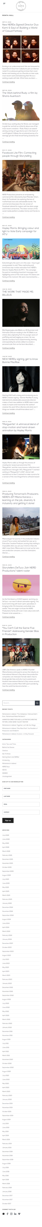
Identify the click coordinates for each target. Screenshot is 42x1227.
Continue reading (8, 82)
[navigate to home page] (21, 6)
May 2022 (5, 1011)
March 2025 (6, 895)
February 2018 (7, 1187)
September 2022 (8, 995)
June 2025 (6, 883)
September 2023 (8, 951)
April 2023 (5, 971)
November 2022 (7, 991)
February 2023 (7, 979)
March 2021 (6, 1055)
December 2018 (7, 1151)
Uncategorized (7, 776)
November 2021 (7, 1035)
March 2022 (6, 1019)
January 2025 (7, 903)
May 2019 (5, 1131)
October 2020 (7, 1063)
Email (5, 804)
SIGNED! (5, 773)
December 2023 (7, 943)
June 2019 (5, 1127)
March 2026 (6, 851)
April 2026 (5, 847)
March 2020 (6, 1091)
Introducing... (6, 760)
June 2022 (6, 1007)
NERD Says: (6, 767)
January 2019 (6, 1147)
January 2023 (7, 983)
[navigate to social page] (3, 1214)
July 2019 (5, 1123)
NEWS (4, 770)
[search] (37, 703)
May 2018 (5, 1175)
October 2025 (7, 867)
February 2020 (7, 1095)
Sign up (8, 820)
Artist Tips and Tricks (9, 744)
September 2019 (7, 1115)
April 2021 (5, 1051)
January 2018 (6, 1191)
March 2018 (6, 1183)
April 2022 (5, 1015)
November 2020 (7, 1059)
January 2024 (7, 939)
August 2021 (6, 1039)
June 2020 (6, 1079)
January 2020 (7, 1099)
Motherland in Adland (9, 763)
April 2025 (5, 891)
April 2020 (5, 1087)
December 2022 (7, 987)
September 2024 (8, 915)
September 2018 (7, 1159)
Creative (5, 750)
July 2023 (5, 959)
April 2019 (5, 1135)
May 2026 (5, 843)
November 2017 (7, 1199)
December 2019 (7, 1103)
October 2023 (7, 947)
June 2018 (5, 1171)
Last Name (7, 796)
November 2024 (7, 911)
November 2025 (7, 863)
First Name (7, 788)
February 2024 (7, 935)
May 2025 (5, 887)
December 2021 (7, 1031)
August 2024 (6, 919)
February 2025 (7, 899)
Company (6, 812)
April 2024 (5, 927)
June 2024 (6, 923)
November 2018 (7, 1155)
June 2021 (5, 1047)
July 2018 (5, 1167)
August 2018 (6, 1163)
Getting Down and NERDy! (10, 757)
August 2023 (6, 955)
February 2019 (7, 1143)
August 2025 (6, 875)
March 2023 (6, 975)
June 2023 (6, 963)
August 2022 (6, 999)
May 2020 (5, 1083)
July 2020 (5, 1075)
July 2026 (5, 835)
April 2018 (5, 1179)
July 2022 (5, 1003)
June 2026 (6, 839)
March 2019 (6, 1139)
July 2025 (5, 879)
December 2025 (7, 859)
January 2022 (7, 1027)
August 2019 (6, 1119)
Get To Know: (6, 754)
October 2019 (6, 1111)
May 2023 (5, 967)
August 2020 (6, 1071)
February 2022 (7, 1023)
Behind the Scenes (8, 747)
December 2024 (7, 907)
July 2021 (5, 1043)
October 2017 (6, 1203)
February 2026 (7, 855)
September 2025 (8, 871)
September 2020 (8, 1067)
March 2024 (6, 931)
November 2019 (7, 1107)
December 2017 (7, 1195)
